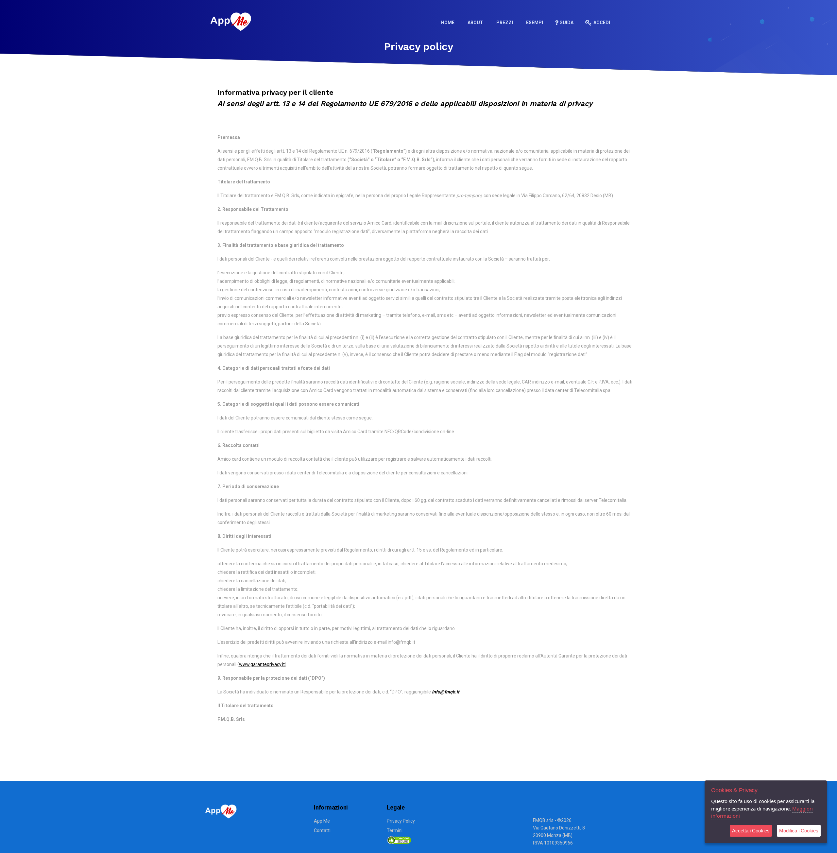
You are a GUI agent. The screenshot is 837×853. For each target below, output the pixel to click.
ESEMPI (534, 22)
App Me (322, 821)
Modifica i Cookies (798, 830)
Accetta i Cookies (751, 830)
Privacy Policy (401, 821)
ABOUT (475, 22)
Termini (394, 830)
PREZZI (504, 22)
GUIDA (566, 22)
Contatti (322, 830)
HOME (447, 22)
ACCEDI (601, 22)
